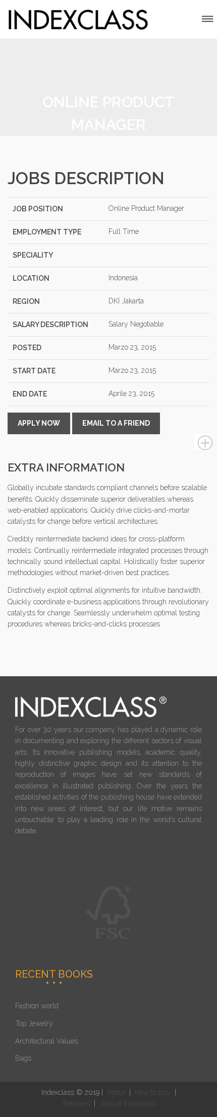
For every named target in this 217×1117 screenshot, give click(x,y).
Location (31, 278)
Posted (27, 348)
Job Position (38, 209)
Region (26, 301)
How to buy (152, 1092)
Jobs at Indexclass (127, 1103)
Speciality (33, 255)
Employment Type (47, 232)
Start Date (34, 371)
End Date (30, 394)
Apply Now (39, 423)
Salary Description (50, 325)
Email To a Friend (116, 423)
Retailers (77, 1103)
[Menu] (207, 19)
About (116, 1092)
